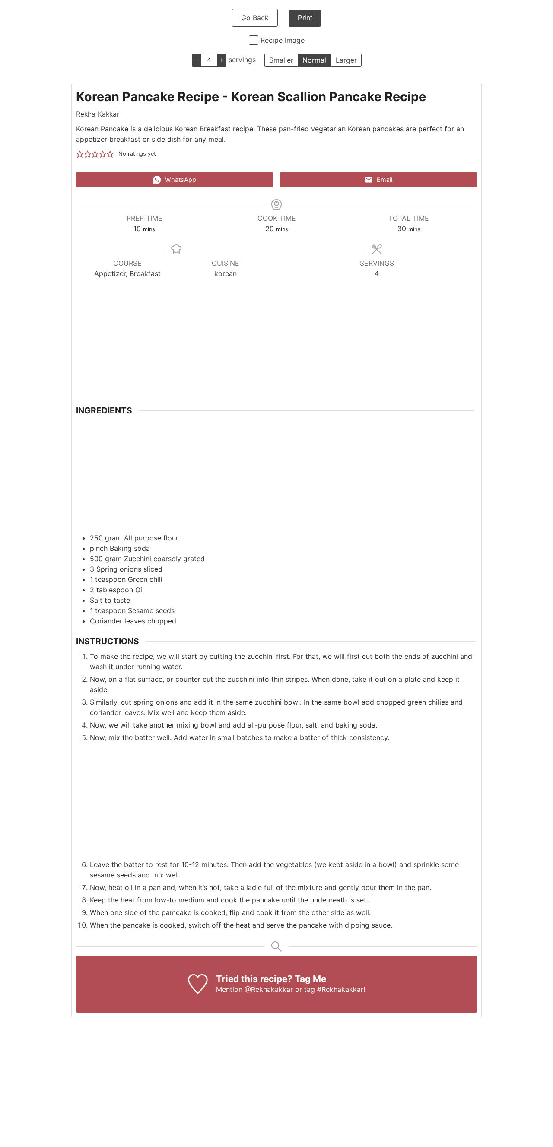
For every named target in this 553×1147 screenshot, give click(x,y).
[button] (80, 154)
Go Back (255, 17)
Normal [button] (314, 60)
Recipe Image (283, 40)
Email (383, 179)
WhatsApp (179, 179)
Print (305, 18)
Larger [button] (346, 60)
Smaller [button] (281, 60)
